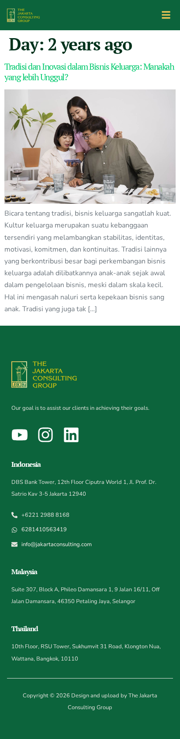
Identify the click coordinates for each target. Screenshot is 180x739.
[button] (166, 15)
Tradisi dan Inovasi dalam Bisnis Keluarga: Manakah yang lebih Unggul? (89, 71)
